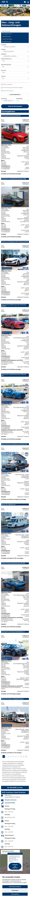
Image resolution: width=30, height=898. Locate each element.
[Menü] (28, 2)
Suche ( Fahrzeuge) (15, 106)
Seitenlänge (19, 98)
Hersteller (3, 44)
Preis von (3, 70)
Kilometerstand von (6, 58)
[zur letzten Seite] (26, 756)
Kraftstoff (3, 54)
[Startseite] (4, 1)
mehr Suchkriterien (15, 94)
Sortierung (4, 98)
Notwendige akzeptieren (15, 886)
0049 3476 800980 (10, 802)
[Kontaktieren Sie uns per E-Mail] (25, 2)
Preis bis (3, 76)
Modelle (3, 49)
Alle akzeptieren (15, 894)
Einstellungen (15, 890)
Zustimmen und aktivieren (15, 866)
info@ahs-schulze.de (11, 800)
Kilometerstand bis (6, 64)
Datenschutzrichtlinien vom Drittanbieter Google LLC (13, 860)
